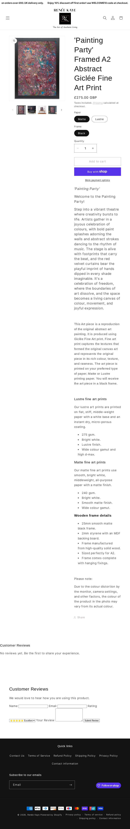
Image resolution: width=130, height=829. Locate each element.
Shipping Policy (85, 755)
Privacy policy (73, 814)
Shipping (98, 103)
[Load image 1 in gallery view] (21, 110)
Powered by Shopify (51, 815)
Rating (92, 706)
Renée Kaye (33, 815)
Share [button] (81, 617)
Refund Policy (63, 755)
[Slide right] (61, 109)
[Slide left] (12, 109)
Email (52, 706)
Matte (82, 119)
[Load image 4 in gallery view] (52, 110)
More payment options (97, 180)
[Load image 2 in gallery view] (31, 110)
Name (13, 706)
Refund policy (113, 814)
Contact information (65, 763)
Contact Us (17, 755)
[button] (8, 18)
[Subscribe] (71, 785)
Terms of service (93, 814)
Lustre (99, 119)
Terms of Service (39, 755)
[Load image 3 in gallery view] (42, 110)
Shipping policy (87, 818)
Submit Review (91, 720)
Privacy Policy (108, 755)
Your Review (45, 720)
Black (81, 133)
